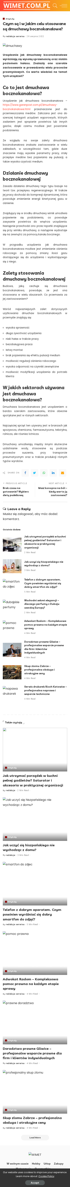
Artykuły (10, 19)
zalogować (25, 514)
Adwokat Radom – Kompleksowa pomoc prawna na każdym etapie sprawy (45, 624)
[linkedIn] (53, 473)
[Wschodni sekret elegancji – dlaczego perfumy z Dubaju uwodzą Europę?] (12, 607)
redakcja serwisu (15, 36)
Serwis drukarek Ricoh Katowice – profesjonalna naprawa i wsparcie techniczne (45, 690)
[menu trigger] (62, 5)
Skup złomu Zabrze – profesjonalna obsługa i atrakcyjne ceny (39, 670)
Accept (35, 1182)
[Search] (54, 5)
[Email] (62, 473)
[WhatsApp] (44, 473)
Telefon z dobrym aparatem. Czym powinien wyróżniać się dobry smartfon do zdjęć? (42, 583)
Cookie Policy (46, 1176)
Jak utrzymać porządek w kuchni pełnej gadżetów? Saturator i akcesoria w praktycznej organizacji (33, 780)
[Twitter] (34, 473)
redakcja (10, 790)
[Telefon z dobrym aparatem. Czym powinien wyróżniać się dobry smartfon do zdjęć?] (12, 586)
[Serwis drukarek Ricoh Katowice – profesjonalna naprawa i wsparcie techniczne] (12, 693)
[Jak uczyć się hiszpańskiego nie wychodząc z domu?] (12, 566)
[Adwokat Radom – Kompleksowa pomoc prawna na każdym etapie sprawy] (12, 627)
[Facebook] (25, 473)
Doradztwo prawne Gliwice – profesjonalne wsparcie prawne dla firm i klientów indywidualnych (32, 1053)
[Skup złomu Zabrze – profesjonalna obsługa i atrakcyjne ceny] (12, 672)
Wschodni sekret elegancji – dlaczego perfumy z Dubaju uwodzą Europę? (41, 604)
